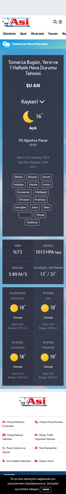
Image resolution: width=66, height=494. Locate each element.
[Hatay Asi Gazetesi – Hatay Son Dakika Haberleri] (16, 22)
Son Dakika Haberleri (18, 461)
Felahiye (19, 184)
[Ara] (55, 22)
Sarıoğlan (20, 207)
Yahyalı (40, 215)
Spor (23, 33)
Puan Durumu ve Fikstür (14, 450)
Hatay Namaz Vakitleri (12, 437)
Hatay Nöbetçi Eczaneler (13, 424)
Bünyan (32, 177)
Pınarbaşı (40, 199)
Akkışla (18, 177)
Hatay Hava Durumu (51, 422)
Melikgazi (41, 192)
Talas (46, 207)
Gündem (9, 33)
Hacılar (33, 184)
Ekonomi (37, 33)
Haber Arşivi (46, 461)
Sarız (35, 207)
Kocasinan (24, 192)
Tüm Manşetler (48, 448)
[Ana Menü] (60, 22)
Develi (46, 177)
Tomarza (25, 215)
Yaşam (53, 33)
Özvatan (24, 199)
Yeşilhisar (32, 222)
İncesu (47, 184)
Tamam (45, 489)
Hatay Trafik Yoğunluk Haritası (45, 437)
